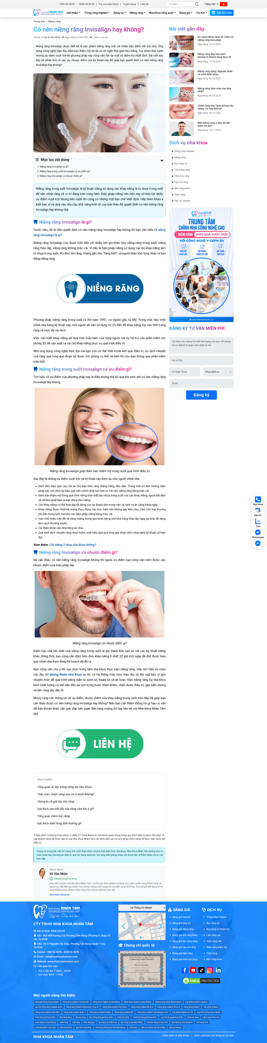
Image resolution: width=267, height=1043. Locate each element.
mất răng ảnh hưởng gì (64, 823)
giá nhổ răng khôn (83, 1027)
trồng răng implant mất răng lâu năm (152, 1012)
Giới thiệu (72, 12)
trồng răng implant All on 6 (142, 1007)
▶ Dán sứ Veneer (181, 200)
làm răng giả (89, 1022)
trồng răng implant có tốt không (106, 1002)
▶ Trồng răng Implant (183, 151)
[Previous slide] (124, 926)
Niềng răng (136, 12)
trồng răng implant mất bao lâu (76, 1002)
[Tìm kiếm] (197, 4)
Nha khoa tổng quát (161, 12)
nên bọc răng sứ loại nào (157, 1022)
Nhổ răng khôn (214, 959)
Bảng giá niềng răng (183, 929)
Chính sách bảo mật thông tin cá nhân (214, 1035)
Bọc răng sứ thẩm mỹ (217, 929)
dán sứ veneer (175, 1027)
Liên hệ (144, 4)
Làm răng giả (213, 935)
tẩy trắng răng (66, 1017)
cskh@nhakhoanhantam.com (61, 956)
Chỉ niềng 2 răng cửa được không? (72, 545)
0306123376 (58, 931)
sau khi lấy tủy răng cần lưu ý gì (70, 809)
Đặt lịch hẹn (224, 12)
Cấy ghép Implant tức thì (182, 1012)
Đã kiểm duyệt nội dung (65, 878)
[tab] (141, 937)
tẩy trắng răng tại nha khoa (72, 787)
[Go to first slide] (160, 926)
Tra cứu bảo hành (108, 4)
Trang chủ (39, 21)
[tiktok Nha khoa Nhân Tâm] (201, 970)
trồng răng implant (191, 1007)
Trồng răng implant (96, 12)
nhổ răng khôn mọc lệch (45, 1027)
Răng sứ (119, 12)
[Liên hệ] (99, 744)
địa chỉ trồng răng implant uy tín (48, 1007)
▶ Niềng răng (179, 157)
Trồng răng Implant (216, 917)
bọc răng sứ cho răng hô (182, 1022)
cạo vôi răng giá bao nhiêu (172, 1017)
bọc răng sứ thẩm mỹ (108, 1022)
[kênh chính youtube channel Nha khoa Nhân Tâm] (193, 970)
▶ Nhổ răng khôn (181, 188)
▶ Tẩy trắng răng (181, 169)
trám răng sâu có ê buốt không (72, 794)
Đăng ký (201, 394)
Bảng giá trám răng (182, 953)
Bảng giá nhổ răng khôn (184, 935)
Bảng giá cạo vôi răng (184, 947)
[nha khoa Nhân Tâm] (48, 12)
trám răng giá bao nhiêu (45, 1017)
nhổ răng (133, 1027)
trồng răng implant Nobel (100, 1012)
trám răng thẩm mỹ (211, 1017)
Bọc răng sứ (213, 923)
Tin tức (200, 12)
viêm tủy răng (60, 816)
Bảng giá (184, 12)
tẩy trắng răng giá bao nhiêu (101, 1017)
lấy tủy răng (80, 1017)
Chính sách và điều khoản (175, 1035)
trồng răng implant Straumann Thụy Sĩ (82, 1007)
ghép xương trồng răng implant (168, 1002)
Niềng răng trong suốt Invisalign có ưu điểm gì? (65, 171)
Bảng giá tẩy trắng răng (184, 941)
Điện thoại (258, 504)
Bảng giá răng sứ (181, 923)
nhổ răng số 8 (202, 1022)
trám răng (64, 1022)
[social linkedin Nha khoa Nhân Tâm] (218, 970)
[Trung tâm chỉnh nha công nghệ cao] (201, 264)
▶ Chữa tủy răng (180, 176)
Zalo (258, 526)
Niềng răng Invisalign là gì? (54, 166)
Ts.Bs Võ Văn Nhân (50, 37)
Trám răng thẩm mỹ (216, 947)
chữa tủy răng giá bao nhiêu (145, 1017)
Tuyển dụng (129, 4)
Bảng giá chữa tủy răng (184, 959)
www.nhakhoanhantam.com (63, 961)
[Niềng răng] (99, 289)
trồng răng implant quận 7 (75, 1012)
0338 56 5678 (86, 4)
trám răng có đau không (45, 1022)
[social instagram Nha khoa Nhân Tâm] (210, 970)
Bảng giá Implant (181, 917)
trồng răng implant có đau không (137, 1002)
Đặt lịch (258, 515)
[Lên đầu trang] (258, 543)
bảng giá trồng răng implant (47, 1002)
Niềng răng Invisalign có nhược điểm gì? (61, 176)
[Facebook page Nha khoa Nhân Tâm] (185, 970)
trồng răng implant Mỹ (123, 1012)
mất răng (76, 1022)
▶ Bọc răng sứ (179, 163)
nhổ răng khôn (66, 1027)
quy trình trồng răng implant (208, 1012)
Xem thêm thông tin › (59, 894)
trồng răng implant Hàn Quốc (114, 1007)
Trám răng (211, 953)
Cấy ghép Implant (210, 1007)
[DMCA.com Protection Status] (201, 980)
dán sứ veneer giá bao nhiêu (153, 1027)
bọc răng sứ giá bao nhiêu (132, 1022)
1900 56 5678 (66, 4)
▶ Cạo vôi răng (180, 182)
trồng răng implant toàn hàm (47, 1012)
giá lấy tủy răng (63, 801)
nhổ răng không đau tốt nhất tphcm (110, 1027)
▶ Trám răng (178, 194)
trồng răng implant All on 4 (168, 1007)
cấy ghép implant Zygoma (196, 1002)
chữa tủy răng (123, 1017)
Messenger (258, 537)
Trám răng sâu (214, 941)
